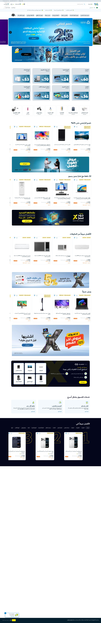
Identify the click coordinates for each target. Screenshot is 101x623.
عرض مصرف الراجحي (85, 15)
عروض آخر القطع (39, 15)
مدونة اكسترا (13, 7)
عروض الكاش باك (21, 15)
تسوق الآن (83, 382)
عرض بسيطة (47, 15)
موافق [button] (14, 620)
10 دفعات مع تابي (30, 15)
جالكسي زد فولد (64, 15)
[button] (13, 14)
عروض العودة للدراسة (74, 15)
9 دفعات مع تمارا (56, 15)
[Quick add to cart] (74, 127)
